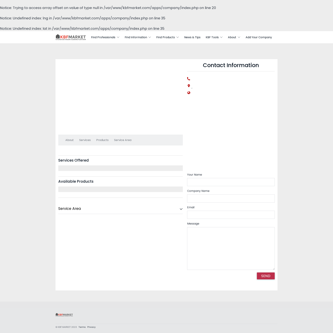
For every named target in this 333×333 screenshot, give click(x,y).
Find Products (165, 37)
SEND (265, 275)
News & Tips (192, 37)
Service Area (122, 140)
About (232, 37)
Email (190, 207)
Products (102, 140)
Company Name (198, 191)
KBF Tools (212, 37)
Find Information (136, 37)
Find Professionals (103, 37)
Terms (82, 327)
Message (193, 224)
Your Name (194, 175)
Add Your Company (259, 37)
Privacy (91, 327)
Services (85, 140)
